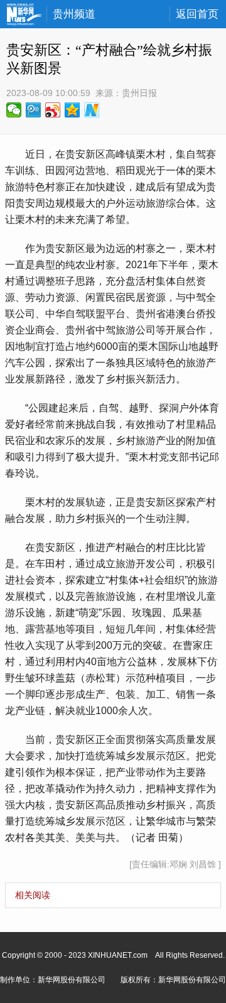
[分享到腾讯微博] (33, 109)
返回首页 (197, 14)
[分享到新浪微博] (53, 109)
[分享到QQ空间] (72, 109)
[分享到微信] (14, 109)
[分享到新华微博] (92, 109)
